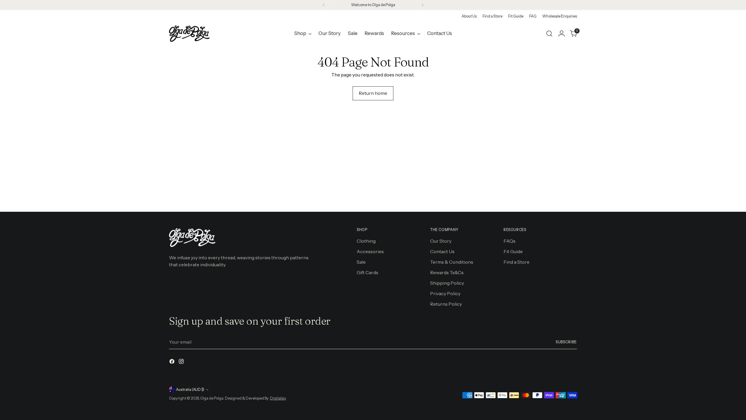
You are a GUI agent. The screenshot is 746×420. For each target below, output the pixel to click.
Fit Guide (513, 251)
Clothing (366, 241)
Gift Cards (367, 272)
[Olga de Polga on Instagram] (181, 362)
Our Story (440, 241)
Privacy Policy (445, 293)
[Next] (422, 5)
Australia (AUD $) (190, 389)
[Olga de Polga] (189, 33)
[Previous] (323, 5)
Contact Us (442, 251)
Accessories (370, 251)
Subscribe (566, 342)
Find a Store (516, 262)
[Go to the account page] (561, 33)
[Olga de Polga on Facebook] (172, 362)
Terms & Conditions (451, 262)
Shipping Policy (447, 283)
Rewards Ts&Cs (447, 272)
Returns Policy (446, 304)
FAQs (509, 241)
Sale (361, 262)
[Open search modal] (549, 33)
